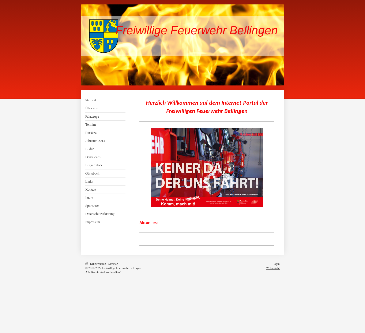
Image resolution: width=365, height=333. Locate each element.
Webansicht (273, 268)
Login (276, 264)
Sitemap (113, 264)
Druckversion (98, 264)
